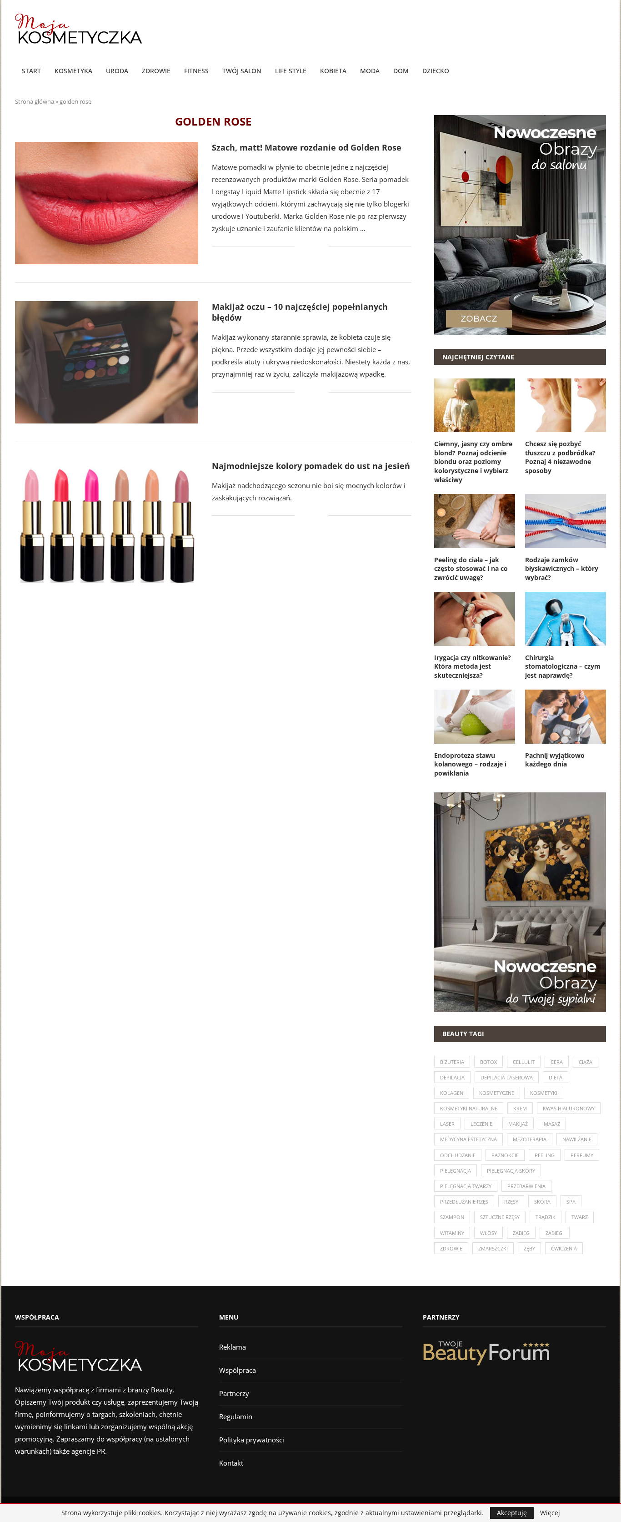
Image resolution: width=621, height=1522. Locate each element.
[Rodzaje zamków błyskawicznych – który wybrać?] (565, 521)
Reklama (232, 1346)
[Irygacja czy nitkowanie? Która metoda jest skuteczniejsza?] (474, 618)
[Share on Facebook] (307, 246)
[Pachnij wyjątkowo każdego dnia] (565, 716)
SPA (571, 1201)
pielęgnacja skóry (511, 1170)
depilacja (452, 1077)
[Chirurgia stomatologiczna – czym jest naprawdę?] (565, 618)
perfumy (582, 1155)
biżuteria (452, 1061)
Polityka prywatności (251, 1439)
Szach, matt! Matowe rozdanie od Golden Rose (306, 147)
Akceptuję (512, 1512)
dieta (555, 1077)
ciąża (585, 1061)
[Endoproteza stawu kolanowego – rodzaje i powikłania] (474, 716)
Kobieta (333, 70)
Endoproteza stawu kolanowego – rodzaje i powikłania (470, 764)
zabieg (521, 1233)
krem (520, 1108)
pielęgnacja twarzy (465, 1186)
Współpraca (237, 1370)
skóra (542, 1201)
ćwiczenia (564, 1248)
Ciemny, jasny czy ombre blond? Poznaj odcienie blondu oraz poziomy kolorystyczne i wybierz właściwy (473, 461)
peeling (545, 1155)
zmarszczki (493, 1248)
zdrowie (451, 1248)
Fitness (196, 70)
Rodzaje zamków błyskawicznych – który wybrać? (561, 568)
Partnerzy (234, 1393)
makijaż (518, 1123)
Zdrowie (156, 70)
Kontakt (231, 1462)
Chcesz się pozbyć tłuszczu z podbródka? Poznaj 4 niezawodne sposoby (560, 457)
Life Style (290, 70)
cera (557, 1061)
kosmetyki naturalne (468, 1108)
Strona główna (34, 101)
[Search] (601, 71)
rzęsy (511, 1201)
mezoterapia (529, 1139)
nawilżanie (576, 1139)
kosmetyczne (496, 1092)
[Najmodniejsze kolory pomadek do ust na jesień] (106, 521)
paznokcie (505, 1155)
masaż (552, 1123)
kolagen (451, 1092)
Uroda (117, 70)
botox (488, 1061)
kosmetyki (543, 1092)
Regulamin (235, 1416)
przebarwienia (526, 1186)
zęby (529, 1248)
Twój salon (241, 70)
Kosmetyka (73, 70)
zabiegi (555, 1233)
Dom (401, 70)
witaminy (452, 1233)
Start (31, 70)
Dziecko (435, 70)
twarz (579, 1217)
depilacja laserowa (507, 1077)
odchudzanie (458, 1155)
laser (447, 1123)
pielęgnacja (455, 1170)
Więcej (550, 1513)
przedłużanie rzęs (464, 1201)
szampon (452, 1217)
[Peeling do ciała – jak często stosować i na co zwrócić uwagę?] (474, 521)
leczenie (481, 1123)
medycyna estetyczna (468, 1139)
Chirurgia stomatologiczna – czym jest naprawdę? (563, 666)
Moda (370, 70)
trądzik (546, 1217)
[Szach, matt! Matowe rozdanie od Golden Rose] (106, 203)
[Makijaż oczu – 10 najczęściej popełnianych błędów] (106, 362)
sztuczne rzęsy (500, 1217)
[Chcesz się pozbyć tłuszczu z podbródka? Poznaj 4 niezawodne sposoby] (565, 405)
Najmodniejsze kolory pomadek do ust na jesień (311, 465)
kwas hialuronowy (569, 1108)
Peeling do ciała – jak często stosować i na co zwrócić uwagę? (471, 568)
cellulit (524, 1061)
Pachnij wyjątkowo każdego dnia (555, 760)
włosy (488, 1233)
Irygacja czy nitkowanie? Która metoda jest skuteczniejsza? (472, 666)
